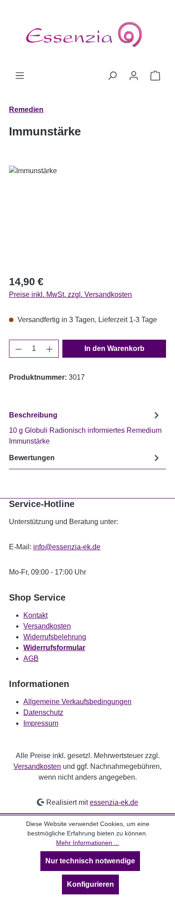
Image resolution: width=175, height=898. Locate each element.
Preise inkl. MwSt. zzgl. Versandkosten (70, 294)
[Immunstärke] (87, 216)
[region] (87, 216)
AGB (31, 658)
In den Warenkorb (114, 348)
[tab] (85, 427)
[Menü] (20, 76)
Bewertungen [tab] (32, 458)
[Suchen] (112, 76)
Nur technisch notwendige (90, 861)
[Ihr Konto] (133, 76)
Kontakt (35, 615)
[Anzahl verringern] (18, 349)
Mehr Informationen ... (87, 842)
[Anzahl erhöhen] (49, 349)
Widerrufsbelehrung (54, 637)
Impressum (40, 723)
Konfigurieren (90, 884)
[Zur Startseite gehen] (87, 35)
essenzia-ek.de (114, 802)
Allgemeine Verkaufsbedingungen (77, 701)
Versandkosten (47, 626)
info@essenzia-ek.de (67, 547)
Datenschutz (43, 712)
